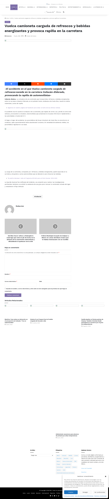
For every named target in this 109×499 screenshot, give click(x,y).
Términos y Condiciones (100, 496)
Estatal (21, 7)
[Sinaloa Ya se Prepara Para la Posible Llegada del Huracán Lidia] (41, 311)
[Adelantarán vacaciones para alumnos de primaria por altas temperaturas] (67, 368)
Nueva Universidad (67, 461)
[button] (105, 476)
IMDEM (70, 455)
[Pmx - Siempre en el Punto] (54, 4)
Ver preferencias (99, 492)
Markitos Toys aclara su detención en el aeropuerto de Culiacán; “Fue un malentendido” (16, 321)
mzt (72, 458)
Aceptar (70, 492)
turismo (59, 470)
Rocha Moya (60, 467)
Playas (58, 464)
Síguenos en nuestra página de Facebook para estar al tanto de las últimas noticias (34, 108)
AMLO (58, 455)
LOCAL (12, 18)
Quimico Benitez (66, 464)
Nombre (7, 274)
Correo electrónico (11, 281)
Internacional (41, 7)
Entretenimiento (73, 7)
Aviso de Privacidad (86, 468)
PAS (75, 461)
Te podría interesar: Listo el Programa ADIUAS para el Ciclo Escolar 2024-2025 (32, 178)
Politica (62, 7)
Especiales (86, 7)
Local (13, 7)
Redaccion (9, 36)
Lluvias (76, 455)
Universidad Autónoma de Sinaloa (65, 473)
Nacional (30, 7)
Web (40, 281)
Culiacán (38, 196)
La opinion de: (97, 7)
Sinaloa (74, 467)
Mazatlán (66, 458)
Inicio (7, 7)
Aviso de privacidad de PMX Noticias (84, 496)
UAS (64, 470)
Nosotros (83, 472)
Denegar (85, 492)
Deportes (52, 7)
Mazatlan (59, 458)
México (58, 461)
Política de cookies (69, 496)
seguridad (67, 467)
